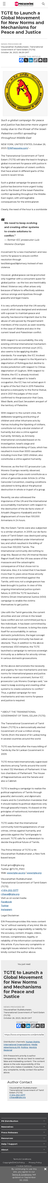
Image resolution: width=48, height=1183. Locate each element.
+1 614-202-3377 (9, 890)
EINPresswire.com (18, 148)
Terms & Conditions (22, 1159)
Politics (24, 1047)
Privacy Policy (35, 1162)
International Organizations (17, 1044)
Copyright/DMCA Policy (14, 1162)
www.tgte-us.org (16, 873)
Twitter (5, 905)
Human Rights (33, 1042)
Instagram (6, 909)
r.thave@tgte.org (10, 894)
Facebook (6, 902)
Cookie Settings (23, 1166)
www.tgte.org (34, 873)
